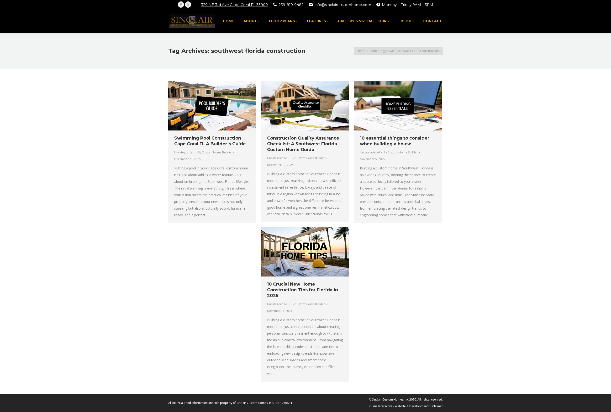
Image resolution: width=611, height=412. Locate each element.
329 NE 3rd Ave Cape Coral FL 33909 (234, 4)
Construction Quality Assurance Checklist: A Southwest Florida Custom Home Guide (303, 144)
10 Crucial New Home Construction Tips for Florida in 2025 (302, 290)
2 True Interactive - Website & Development (398, 406)
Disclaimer (435, 406)
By (215, 152)
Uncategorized (184, 152)
